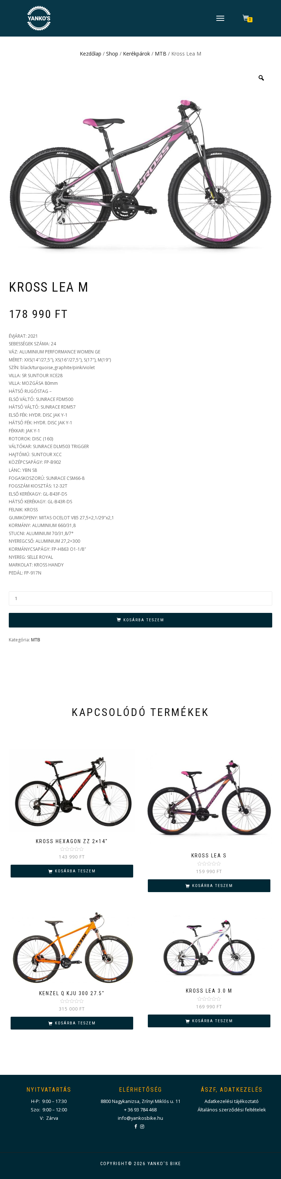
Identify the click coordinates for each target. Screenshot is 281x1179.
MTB (160, 53)
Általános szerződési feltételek (232, 1109)
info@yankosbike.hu (140, 1118)
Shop (112, 53)
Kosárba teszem (143, 620)
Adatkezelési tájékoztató (232, 1101)
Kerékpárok (136, 53)
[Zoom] (261, 77)
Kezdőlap (90, 53)
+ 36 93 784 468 (140, 1109)
